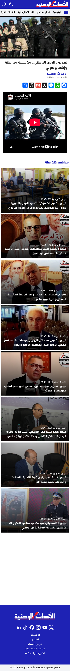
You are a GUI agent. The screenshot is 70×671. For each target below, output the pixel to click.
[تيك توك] (25, 627)
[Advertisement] (35, 569)
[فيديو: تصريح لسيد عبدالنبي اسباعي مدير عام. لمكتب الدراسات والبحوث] (35, 373)
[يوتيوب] (44, 627)
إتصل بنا (35, 639)
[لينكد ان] (18, 627)
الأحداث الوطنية (25, 12)
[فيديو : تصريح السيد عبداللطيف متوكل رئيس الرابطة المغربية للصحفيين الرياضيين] (35, 236)
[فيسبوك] (31, 627)
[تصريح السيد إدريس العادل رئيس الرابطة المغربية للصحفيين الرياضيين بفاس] (35, 282)
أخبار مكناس (43, 12)
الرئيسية (57, 12)
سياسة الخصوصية (35, 648)
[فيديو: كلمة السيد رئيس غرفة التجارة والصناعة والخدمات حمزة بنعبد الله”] (35, 465)
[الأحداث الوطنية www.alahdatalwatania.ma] (52, 4)
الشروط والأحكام (35, 653)
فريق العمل (35, 644)
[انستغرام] (38, 627)
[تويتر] (51, 627)
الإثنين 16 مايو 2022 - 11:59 (57, 77)
